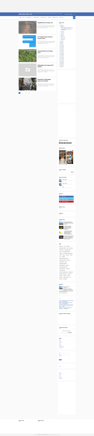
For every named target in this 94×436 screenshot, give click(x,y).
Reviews (49, 17)
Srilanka (65, 275)
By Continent (28, 17)
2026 (61, 25)
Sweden (68, 275)
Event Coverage (61, 346)
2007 (61, 65)
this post (61, 291)
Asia (67, 248)
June (62, 32)
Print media (61, 347)
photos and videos (62, 270)
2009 (61, 62)
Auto (24, 17)
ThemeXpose (39, 434)
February (62, 38)
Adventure (61, 246)
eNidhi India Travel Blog (25, 14)
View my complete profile (63, 293)
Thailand (60, 277)
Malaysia (67, 265)
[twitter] (66, 14)
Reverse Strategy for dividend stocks (67, 27)
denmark (60, 253)
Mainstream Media (62, 265)
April (62, 35)
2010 (61, 61)
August (62, 26)
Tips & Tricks (43, 17)
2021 (61, 46)
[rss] (71, 14)
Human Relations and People (63, 258)
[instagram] (69, 14)
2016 (61, 53)
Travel (60, 344)
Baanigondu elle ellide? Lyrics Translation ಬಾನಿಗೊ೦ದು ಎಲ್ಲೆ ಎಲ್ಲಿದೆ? (68, 223)
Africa (65, 246)
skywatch (60, 275)
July (61, 31)
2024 (61, 42)
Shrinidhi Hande (64, 179)
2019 (61, 49)
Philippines (68, 268)
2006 (61, 66)
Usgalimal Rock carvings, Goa (45, 22)
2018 (61, 50)
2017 (61, 51)
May (61, 34)
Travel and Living (65, 277)
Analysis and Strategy (62, 248)
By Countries (35, 17)
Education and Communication (67, 253)
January (62, 39)
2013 (61, 57)
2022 (61, 45)
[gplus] (68, 14)
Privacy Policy (55, 17)
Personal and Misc (62, 268)
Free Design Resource (45, 434)
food (60, 256)
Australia (71, 248)
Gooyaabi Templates (57, 434)
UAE (70, 277)
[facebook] (64, 14)
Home (20, 17)
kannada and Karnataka (63, 263)
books (60, 251)
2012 (61, 58)
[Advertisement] (6, 6)
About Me (61, 17)
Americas (68, 246)
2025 (61, 41)
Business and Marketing (66, 251)
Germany (63, 256)
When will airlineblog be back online (64, 304)
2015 (61, 54)
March (62, 36)
